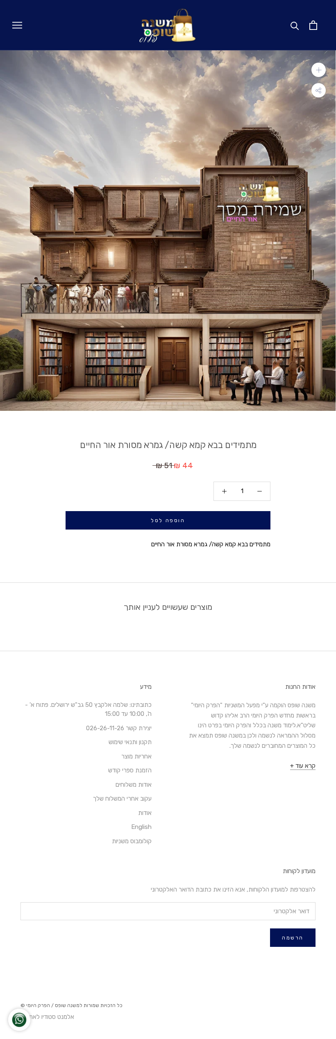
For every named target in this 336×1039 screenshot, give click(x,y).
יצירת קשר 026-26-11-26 (119, 728)
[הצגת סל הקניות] (313, 25)
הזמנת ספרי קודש (130, 770)
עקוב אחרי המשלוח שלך (122, 798)
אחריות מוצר (136, 756)
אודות (145, 813)
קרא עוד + (303, 766)
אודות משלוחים (134, 784)
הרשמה (293, 938)
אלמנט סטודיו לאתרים (47, 1017)
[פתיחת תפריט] (17, 25)
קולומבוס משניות (132, 841)
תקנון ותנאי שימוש (130, 742)
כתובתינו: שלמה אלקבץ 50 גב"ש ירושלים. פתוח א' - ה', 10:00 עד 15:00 (88, 709)
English (141, 827)
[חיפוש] (295, 25)
